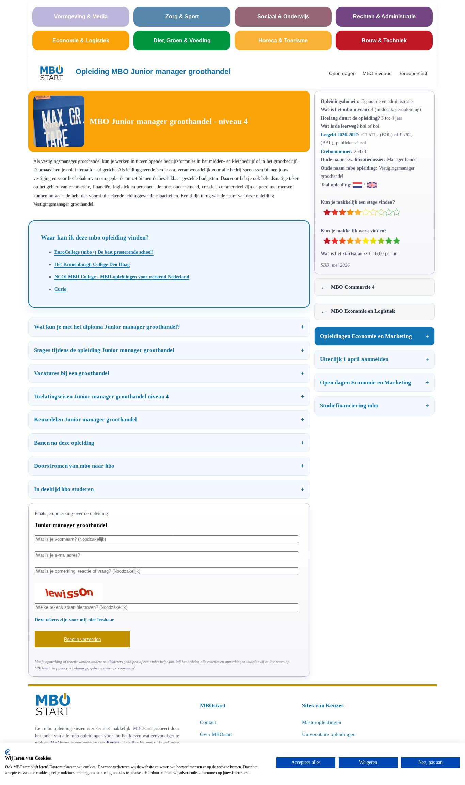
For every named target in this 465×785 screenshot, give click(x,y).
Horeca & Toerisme (283, 40)
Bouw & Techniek (384, 40)
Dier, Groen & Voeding (182, 40)
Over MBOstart (216, 734)
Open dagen (342, 73)
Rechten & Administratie (384, 16)
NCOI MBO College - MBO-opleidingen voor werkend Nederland (121, 276)
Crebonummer (336, 151)
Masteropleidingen (321, 722)
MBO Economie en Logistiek (358, 311)
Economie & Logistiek (80, 40)
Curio (60, 289)
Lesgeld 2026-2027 (339, 134)
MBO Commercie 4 (348, 286)
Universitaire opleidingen (329, 734)
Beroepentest (412, 73)
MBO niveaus (377, 73)
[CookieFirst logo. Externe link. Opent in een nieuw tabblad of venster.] (7, 752)
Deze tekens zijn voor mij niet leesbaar (74, 619)
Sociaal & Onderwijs (283, 16)
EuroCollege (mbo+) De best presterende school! (104, 252)
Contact (208, 722)
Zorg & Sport (182, 16)
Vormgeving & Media (81, 16)
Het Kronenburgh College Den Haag (92, 264)
